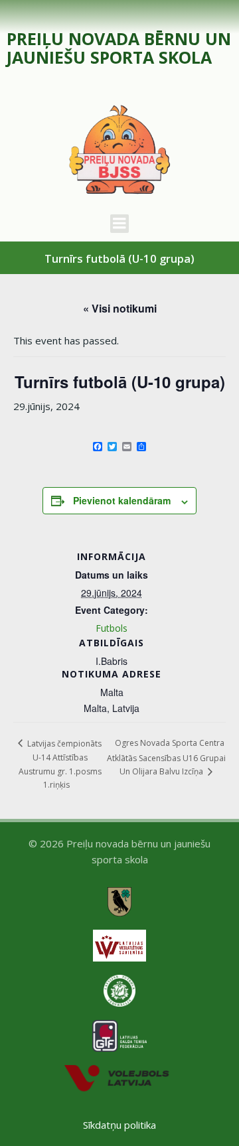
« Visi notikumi (120, 308)
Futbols (111, 628)
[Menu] (119, 223)
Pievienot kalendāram (122, 500)
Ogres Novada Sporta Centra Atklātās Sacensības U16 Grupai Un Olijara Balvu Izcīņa (166, 757)
